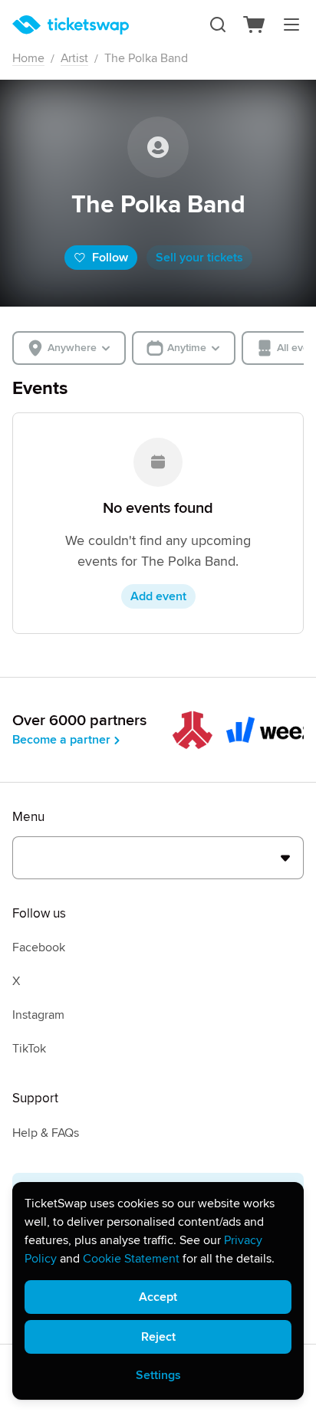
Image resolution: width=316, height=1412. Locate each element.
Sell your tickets (199, 257)
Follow (110, 257)
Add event (158, 596)
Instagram (38, 1015)
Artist (74, 58)
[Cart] (254, 24)
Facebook (38, 947)
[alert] (158, 1291)
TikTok (29, 1048)
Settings (158, 1375)
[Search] (218, 24)
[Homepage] (70, 24)
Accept (158, 1297)
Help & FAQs (45, 1133)
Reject (158, 1337)
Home (28, 58)
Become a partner (61, 739)
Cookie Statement (131, 1258)
